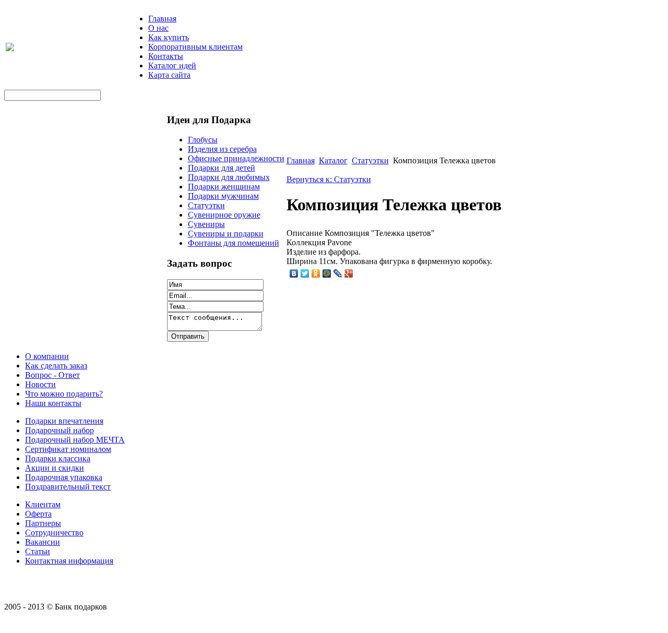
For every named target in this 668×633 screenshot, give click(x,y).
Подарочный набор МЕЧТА (75, 439)
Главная (162, 18)
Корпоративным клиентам (195, 46)
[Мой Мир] (326, 273)
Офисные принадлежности (236, 158)
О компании (47, 356)
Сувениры (206, 224)
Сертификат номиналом (68, 449)
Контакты (165, 56)
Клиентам (43, 504)
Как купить (168, 37)
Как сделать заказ (56, 365)
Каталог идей (172, 65)
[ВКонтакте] (294, 273)
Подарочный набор (59, 430)
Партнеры (43, 523)
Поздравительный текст (68, 486)
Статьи (37, 551)
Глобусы (203, 139)
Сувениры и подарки (226, 233)
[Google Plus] (348, 273)
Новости (40, 384)
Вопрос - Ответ (52, 375)
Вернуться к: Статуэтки (329, 179)
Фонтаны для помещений (233, 242)
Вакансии (42, 542)
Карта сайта (169, 74)
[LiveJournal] (337, 273)
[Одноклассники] (316, 273)
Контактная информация (69, 560)
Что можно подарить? (64, 393)
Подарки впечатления (64, 420)
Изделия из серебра (222, 149)
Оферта (38, 513)
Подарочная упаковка (63, 477)
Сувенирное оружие (224, 214)
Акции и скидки (54, 467)
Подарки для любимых (229, 177)
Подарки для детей (221, 167)
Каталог (333, 160)
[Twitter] (305, 273)
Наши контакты (53, 403)
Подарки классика (57, 458)
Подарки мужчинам (223, 196)
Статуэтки (206, 205)
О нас (158, 27)
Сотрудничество (54, 532)
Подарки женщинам (224, 186)
